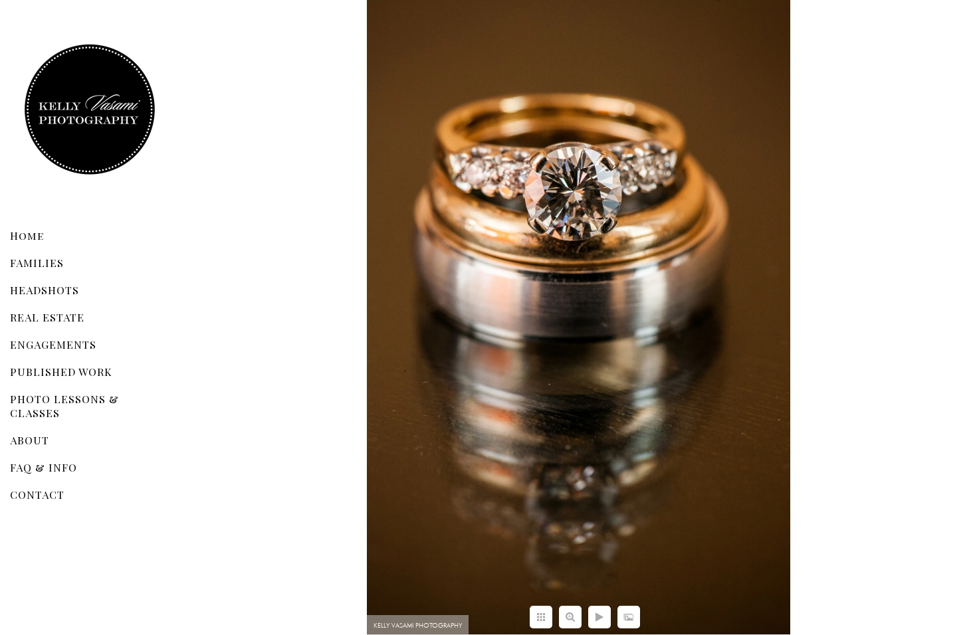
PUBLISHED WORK (61, 372)
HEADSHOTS (44, 290)
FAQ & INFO (43, 467)
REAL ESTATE (47, 317)
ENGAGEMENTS (53, 344)
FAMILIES (37, 263)
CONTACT (37, 494)
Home (27, 235)
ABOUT (29, 440)
